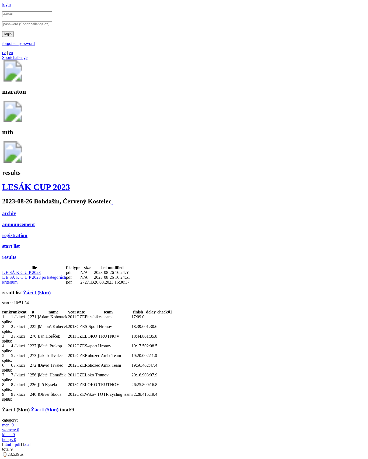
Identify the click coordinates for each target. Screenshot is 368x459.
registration (14, 235)
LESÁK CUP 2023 (36, 187)
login (6, 4)
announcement (18, 224)
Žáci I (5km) (37, 292)
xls (26, 444)
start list (11, 246)
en (11, 52)
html (7, 444)
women (10, 430)
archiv (9, 213)
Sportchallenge (14, 57)
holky (9, 439)
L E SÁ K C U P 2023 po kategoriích (34, 277)
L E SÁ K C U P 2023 (21, 272)
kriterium (10, 282)
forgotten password (18, 43)
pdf (17, 444)
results (9, 257)
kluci (8, 434)
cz (4, 52)
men (8, 425)
